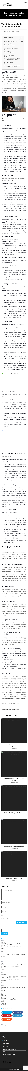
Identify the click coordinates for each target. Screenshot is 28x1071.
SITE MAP (5, 1052)
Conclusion (6, 68)
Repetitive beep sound (10, 63)
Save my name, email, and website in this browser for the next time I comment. (13, 917)
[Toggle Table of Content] (21, 38)
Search (2, 928)
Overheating (8, 43)
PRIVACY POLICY (7, 1046)
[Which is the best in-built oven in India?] (3, 988)
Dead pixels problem (10, 49)
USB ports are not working (11, 66)
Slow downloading (10, 55)
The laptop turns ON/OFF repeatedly (13, 58)
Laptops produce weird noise (12, 59)
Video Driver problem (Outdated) (12, 54)
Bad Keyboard (8, 47)
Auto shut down (9, 61)
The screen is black (10, 56)
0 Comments (18, 946)
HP (4, 670)
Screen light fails (9, 62)
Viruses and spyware (10, 52)
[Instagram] (5, 1062)
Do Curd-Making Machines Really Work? (16, 964)
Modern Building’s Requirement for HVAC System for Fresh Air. (14, 813)
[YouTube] (10, 1062)
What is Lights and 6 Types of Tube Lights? (14, 779)
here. (18, 703)
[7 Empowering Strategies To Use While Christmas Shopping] (3, 999)
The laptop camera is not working (13, 65)
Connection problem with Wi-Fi (12, 48)
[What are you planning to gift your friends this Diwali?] (3, 944)
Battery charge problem (10, 45)
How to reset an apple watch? (14, 878)
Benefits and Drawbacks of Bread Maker (16, 954)
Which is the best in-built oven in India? (16, 987)
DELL (7, 670)
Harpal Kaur (6, 31)
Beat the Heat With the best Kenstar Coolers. (14, 745)
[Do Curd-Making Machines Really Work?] (3, 965)
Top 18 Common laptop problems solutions (13, 40)
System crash (8, 51)
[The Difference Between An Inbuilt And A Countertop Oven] (3, 977)
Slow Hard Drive (9, 44)
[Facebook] (3, 1062)
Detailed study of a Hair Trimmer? (14, 846)
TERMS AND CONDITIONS (9, 1049)
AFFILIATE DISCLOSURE (9, 1054)
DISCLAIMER (6, 1043)
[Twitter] (8, 1062)
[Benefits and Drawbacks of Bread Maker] (3, 955)
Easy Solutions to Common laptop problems (13, 41)
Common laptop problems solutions (12, 709)
